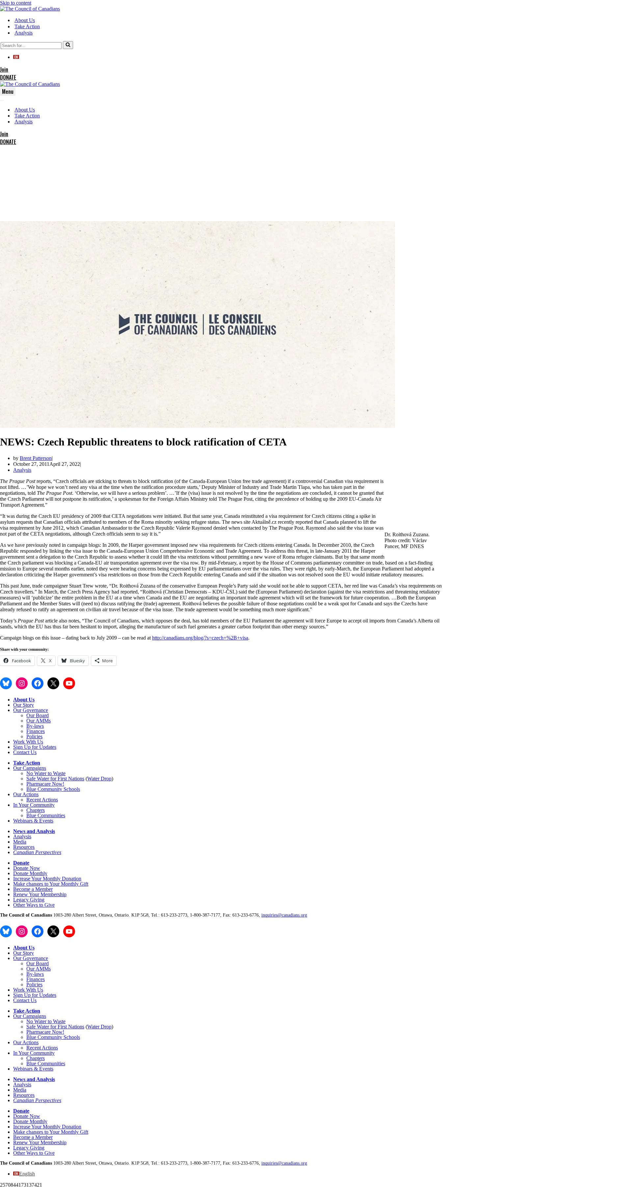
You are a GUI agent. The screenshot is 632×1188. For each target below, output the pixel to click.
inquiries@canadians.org (284, 915)
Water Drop (99, 778)
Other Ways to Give (34, 905)
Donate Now (26, 868)
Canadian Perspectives (37, 852)
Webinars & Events (33, 820)
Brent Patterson (36, 458)
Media (19, 842)
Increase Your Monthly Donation (47, 878)
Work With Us (28, 742)
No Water (37, 773)
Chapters (35, 810)
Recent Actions (42, 799)
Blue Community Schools (53, 789)
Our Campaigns (29, 768)
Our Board (37, 715)
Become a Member (33, 889)
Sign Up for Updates (34, 747)
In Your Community (34, 805)
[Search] (68, 45)
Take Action (27, 26)
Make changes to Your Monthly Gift (50, 884)
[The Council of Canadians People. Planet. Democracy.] (30, 9)
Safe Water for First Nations (55, 778)
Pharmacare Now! (45, 784)
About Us (24, 20)
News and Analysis (34, 831)
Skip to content (15, 3)
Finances (35, 731)
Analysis (23, 33)
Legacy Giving (28, 899)
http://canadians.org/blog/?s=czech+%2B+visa (200, 638)
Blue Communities (45, 815)
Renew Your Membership (39, 894)
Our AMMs (38, 720)
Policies (34, 736)
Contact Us (25, 752)
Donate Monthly (30, 873)
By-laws (35, 726)
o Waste (57, 773)
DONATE (8, 77)
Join (4, 69)
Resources (24, 847)
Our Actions (26, 794)
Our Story (23, 705)
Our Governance (30, 710)
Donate (21, 863)
